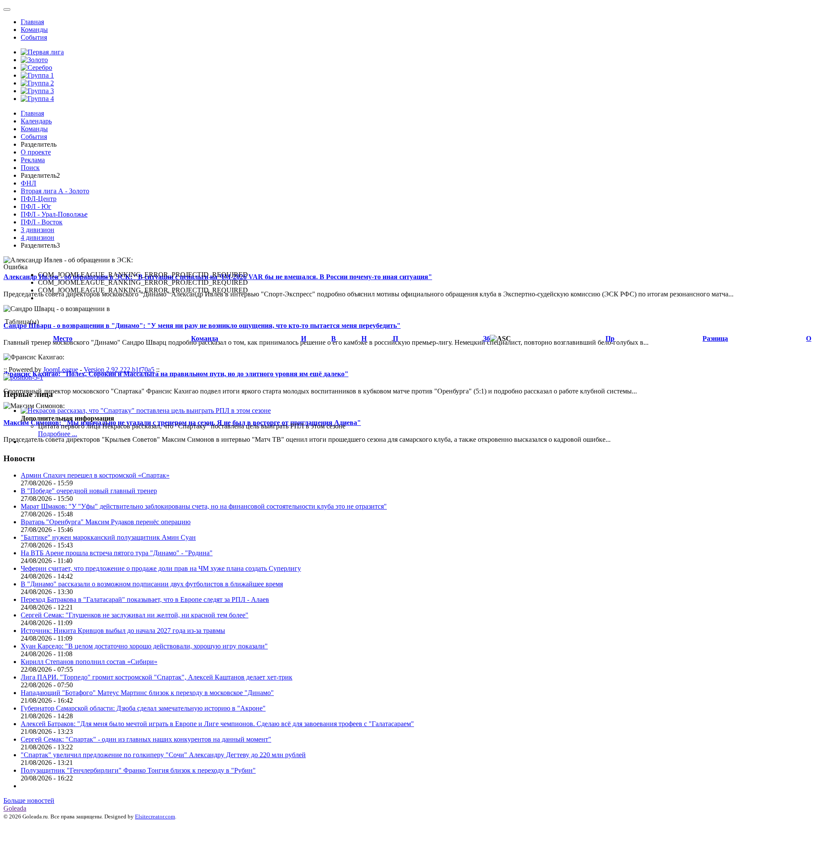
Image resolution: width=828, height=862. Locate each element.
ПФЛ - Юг (36, 206)
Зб (486, 338)
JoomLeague (60, 369)
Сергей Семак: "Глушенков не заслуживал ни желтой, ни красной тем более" (134, 615)
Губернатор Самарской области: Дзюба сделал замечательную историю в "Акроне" (143, 708)
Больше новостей (28, 800)
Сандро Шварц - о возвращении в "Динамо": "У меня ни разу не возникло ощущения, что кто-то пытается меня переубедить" (202, 325)
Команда (204, 338)
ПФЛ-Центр (38, 198)
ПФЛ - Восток (42, 222)
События (34, 37)
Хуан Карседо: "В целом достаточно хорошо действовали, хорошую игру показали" (144, 646)
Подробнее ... (57, 433)
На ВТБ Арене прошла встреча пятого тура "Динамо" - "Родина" (117, 553)
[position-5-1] (23, 377)
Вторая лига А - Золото (55, 191)
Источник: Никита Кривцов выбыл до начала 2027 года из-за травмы (123, 630)
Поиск (30, 167)
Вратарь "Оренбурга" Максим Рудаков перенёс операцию (106, 521)
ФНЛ (28, 183)
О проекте (36, 152)
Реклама (33, 160)
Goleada (14, 808)
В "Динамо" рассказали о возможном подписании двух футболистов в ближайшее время (152, 584)
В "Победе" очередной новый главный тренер (89, 490)
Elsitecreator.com (155, 816)
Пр (610, 338)
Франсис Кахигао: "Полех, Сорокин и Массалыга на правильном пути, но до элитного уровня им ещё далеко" (175, 374)
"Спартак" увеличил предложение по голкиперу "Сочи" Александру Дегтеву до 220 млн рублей (163, 754)
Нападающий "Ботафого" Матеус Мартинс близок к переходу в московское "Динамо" (147, 692)
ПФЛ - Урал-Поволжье (54, 214)
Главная (32, 21)
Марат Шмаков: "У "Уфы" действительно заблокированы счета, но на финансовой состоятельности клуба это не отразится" (204, 506)
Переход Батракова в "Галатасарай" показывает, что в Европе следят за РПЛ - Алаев (145, 599)
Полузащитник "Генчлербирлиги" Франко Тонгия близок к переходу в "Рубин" (138, 770)
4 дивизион (37, 237)
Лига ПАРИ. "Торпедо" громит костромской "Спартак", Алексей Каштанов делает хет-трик (156, 677)
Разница (715, 338)
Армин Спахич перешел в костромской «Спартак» (95, 475)
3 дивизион (37, 229)
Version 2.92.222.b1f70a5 (119, 369)
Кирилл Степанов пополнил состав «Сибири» (89, 661)
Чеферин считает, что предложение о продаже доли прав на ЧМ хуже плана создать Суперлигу (161, 568)
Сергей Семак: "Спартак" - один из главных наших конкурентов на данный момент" (146, 739)
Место (62, 338)
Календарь (36, 121)
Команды (34, 29)
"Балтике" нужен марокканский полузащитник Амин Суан (108, 537)
